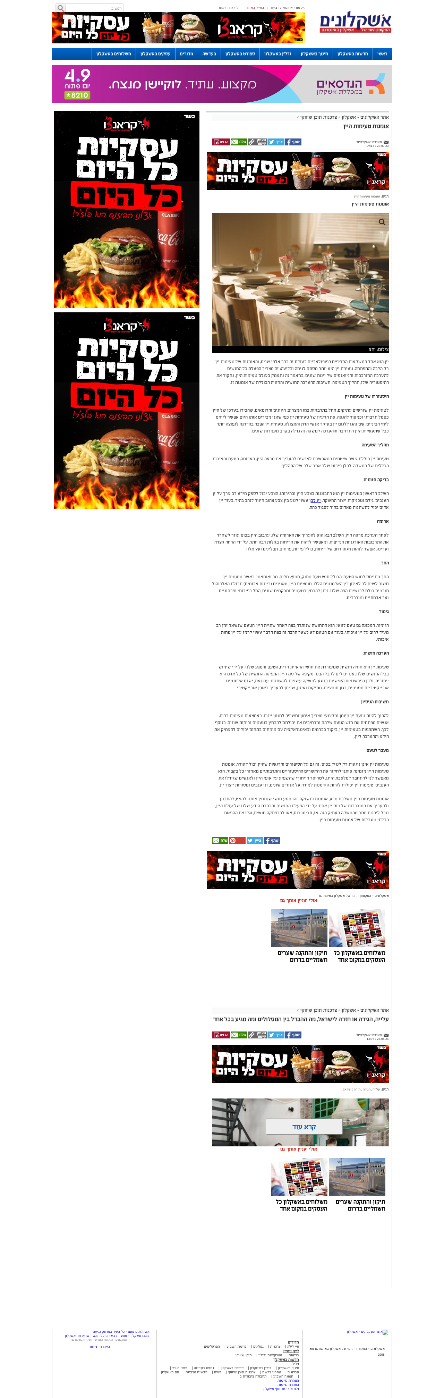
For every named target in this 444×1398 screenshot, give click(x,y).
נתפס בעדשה (203, 1368)
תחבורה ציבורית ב (253, 1376)
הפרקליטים (212, 1346)
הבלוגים (293, 1372)
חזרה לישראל (352, 1089)
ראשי (382, 54)
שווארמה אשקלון (77, 1335)
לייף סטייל (291, 1350)
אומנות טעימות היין (367, 196)
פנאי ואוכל (179, 1368)
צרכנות (275, 1346)
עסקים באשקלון (155, 54)
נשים (217, 1372)
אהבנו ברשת (271, 1372)
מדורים (186, 54)
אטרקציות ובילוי (270, 1355)
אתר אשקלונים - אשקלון (364, 117)
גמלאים (258, 1346)
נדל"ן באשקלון (277, 54)
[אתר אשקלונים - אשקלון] (367, 1331)
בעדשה (209, 54)
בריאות (294, 1355)
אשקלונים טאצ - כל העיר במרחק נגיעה (121, 1331)
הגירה (366, 1089)
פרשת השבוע (237, 1346)
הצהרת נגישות (288, 1380)
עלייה (376, 1089)
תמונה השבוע (283, 1376)
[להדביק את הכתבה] (237, 843)
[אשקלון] (355, 32)
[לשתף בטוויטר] (275, 144)
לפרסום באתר (228, 8)
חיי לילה (293, 1346)
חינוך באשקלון (314, 54)
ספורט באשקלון (240, 54)
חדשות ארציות (196, 1372)
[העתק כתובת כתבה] (257, 144)
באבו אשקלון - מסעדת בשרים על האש (121, 1335)
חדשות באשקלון (353, 54)
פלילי (295, 1364)
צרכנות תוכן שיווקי (318, 117)
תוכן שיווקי (244, 1355)
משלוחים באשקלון (113, 54)
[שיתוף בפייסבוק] (292, 144)
